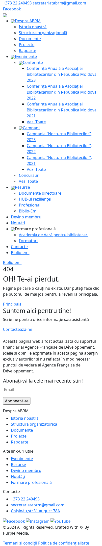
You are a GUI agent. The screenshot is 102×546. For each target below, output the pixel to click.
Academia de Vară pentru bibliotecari (53, 234)
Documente (30, 38)
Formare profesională (31, 482)
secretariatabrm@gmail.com (59, 3)
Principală (12, 304)
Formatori (28, 240)
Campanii (31, 127)
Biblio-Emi (28, 211)
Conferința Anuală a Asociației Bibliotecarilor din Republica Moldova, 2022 (62, 92)
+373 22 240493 (17, 3)
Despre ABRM (28, 21)
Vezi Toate (36, 122)
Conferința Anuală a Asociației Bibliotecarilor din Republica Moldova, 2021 (62, 110)
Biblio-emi (20, 252)
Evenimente (26, 56)
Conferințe (33, 62)
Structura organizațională (43, 32)
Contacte (19, 246)
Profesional (29, 205)
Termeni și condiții (20, 543)
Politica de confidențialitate (63, 543)
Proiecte (26, 44)
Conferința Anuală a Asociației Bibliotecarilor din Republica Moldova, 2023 (62, 74)
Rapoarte (27, 50)
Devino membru (26, 217)
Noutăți (18, 223)
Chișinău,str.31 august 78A (35, 511)
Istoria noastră (33, 26)
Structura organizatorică (34, 424)
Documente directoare (40, 193)
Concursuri (29, 175)
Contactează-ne (17, 329)
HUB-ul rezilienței (35, 199)
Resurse (22, 187)
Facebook (12, 9)
